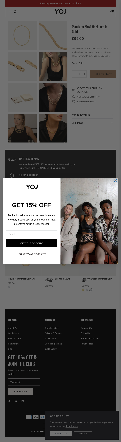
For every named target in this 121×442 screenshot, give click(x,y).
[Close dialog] (115, 180)
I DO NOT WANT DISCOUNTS (32, 254)
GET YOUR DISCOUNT (31, 243)
